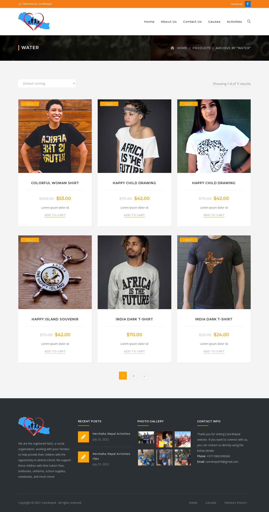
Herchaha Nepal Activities (111, 434)
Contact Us (192, 21)
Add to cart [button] (55, 215)
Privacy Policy (236, 502)
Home (149, 21)
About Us (169, 21)
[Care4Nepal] (34, 21)
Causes (214, 21)
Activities (234, 21)
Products (202, 48)
